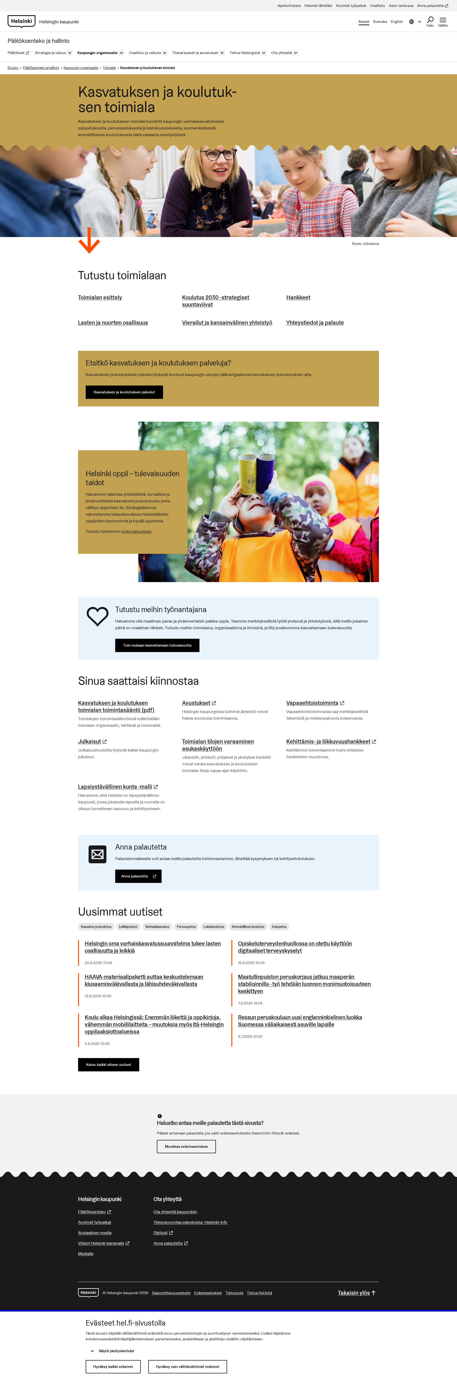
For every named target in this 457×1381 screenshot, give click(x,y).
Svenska (380, 21)
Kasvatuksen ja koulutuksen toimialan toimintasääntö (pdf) (116, 706)
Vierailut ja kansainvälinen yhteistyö (227, 322)
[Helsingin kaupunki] (88, 1293)
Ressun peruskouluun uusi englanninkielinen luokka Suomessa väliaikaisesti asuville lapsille (300, 1021)
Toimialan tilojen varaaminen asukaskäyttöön (218, 745)
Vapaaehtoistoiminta (316, 703)
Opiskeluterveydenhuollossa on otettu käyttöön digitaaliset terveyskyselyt (295, 947)
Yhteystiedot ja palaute (315, 322)
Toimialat (109, 68)
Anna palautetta (141, 876)
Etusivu (13, 68)
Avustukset (199, 703)
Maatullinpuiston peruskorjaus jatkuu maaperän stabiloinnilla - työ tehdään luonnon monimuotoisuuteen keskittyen (304, 984)
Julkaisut (93, 741)
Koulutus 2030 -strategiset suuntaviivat (215, 301)
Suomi (363, 21)
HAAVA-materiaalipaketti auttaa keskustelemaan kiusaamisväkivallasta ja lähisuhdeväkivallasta (144, 980)
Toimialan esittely (100, 297)
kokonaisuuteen (136, 531)
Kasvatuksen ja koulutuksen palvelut (124, 392)
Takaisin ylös (354, 1293)
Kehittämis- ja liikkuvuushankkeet (332, 741)
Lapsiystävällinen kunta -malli (118, 786)
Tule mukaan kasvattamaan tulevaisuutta (157, 645)
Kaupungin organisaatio (81, 68)
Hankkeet (298, 297)
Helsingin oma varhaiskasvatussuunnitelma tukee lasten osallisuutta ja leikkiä (153, 947)
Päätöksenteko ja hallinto (41, 68)
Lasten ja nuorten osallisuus (113, 322)
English (397, 21)
